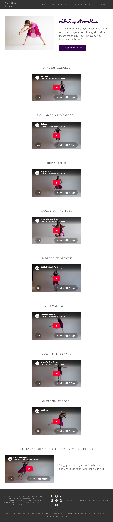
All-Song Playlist (72, 48)
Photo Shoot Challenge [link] (85, 513)
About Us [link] (102, 513)
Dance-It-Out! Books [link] (61, 5)
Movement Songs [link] (40, 513)
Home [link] (43, 5)
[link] (18, 6)
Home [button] (8, 513)
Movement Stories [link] (21, 513)
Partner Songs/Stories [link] (61, 513)
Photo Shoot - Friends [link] (56, 517)
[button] (104, 4)
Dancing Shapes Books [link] (85, 5)
